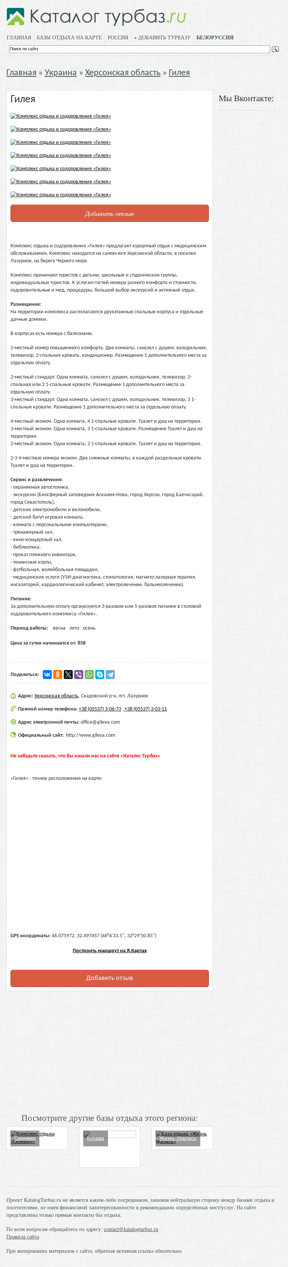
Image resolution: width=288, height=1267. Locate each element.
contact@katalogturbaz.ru (131, 1229)
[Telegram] (110, 674)
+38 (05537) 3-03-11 (145, 709)
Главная (19, 37)
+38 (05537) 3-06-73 (100, 709)
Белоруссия (215, 37)
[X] (68, 674)
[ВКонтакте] (47, 674)
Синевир (25, 1138)
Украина (61, 73)
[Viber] (78, 674)
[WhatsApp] (89, 674)
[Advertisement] (109, 1051)
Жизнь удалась (177, 1138)
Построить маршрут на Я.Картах (110, 951)
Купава (95, 1138)
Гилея (179, 73)
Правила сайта (22, 1236)
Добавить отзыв (109, 213)
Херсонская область (122, 73)
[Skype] (99, 674)
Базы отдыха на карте (69, 37)
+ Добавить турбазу (162, 37)
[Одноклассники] (57, 674)
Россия (118, 37)
